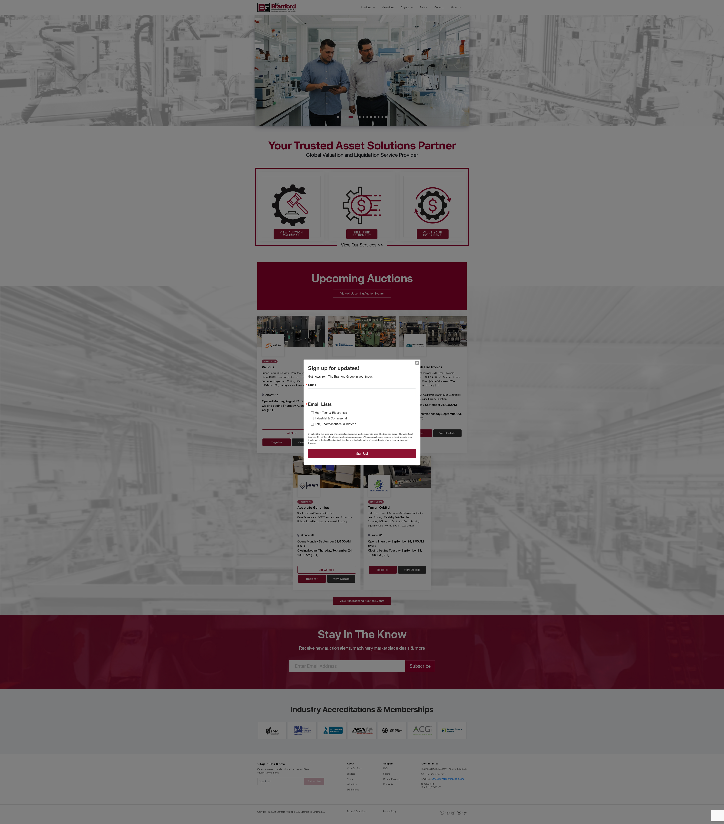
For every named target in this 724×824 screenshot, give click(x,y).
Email (312, 384)
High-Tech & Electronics (331, 412)
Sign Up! (362, 453)
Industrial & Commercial (331, 418)
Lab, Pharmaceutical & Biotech (335, 424)
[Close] (417, 363)
